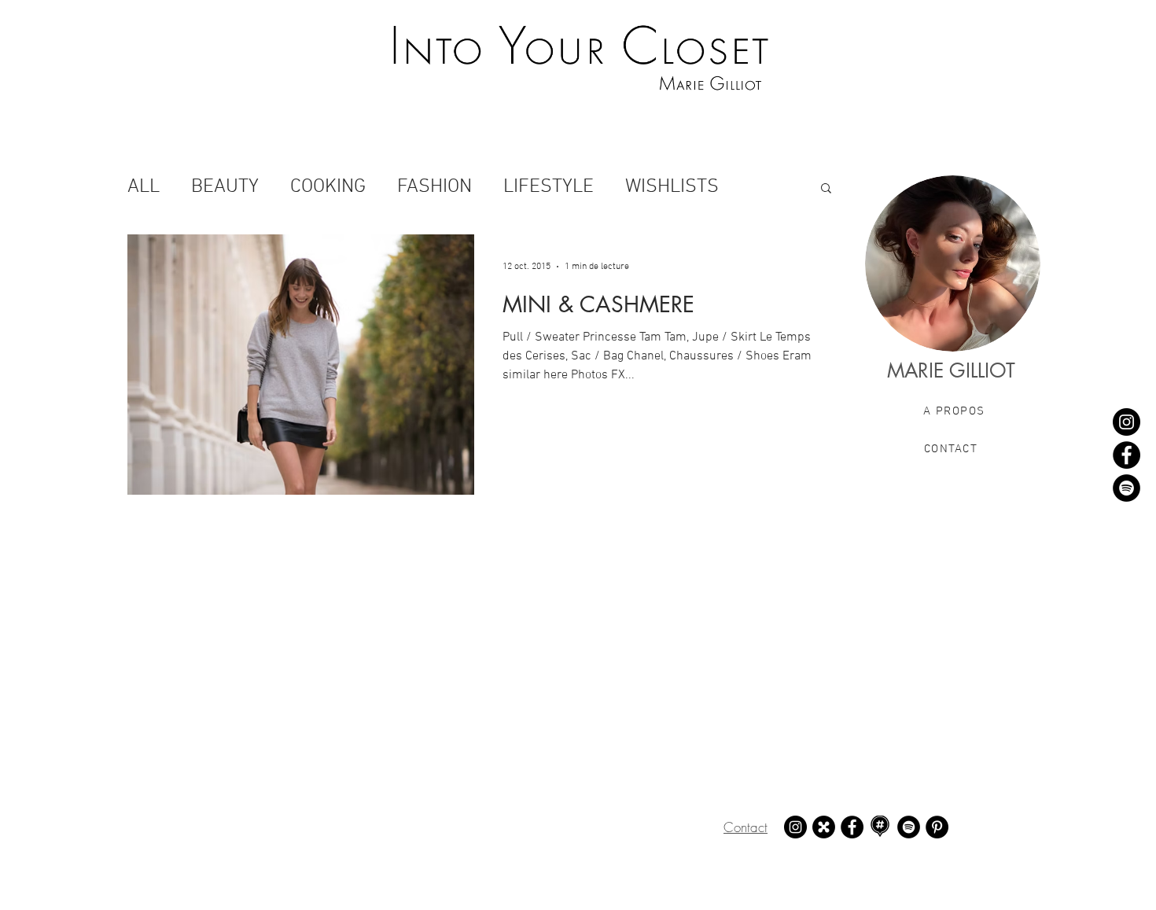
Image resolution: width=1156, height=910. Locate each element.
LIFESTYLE (548, 187)
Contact (745, 827)
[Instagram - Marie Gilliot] (1126, 422)
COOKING (328, 187)
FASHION (434, 187)
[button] (826, 189)
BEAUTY (225, 187)
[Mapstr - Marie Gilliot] (880, 827)
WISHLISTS (672, 187)
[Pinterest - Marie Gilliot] (937, 827)
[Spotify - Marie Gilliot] (1126, 488)
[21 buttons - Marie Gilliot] (823, 827)
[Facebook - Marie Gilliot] (1126, 455)
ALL (143, 187)
